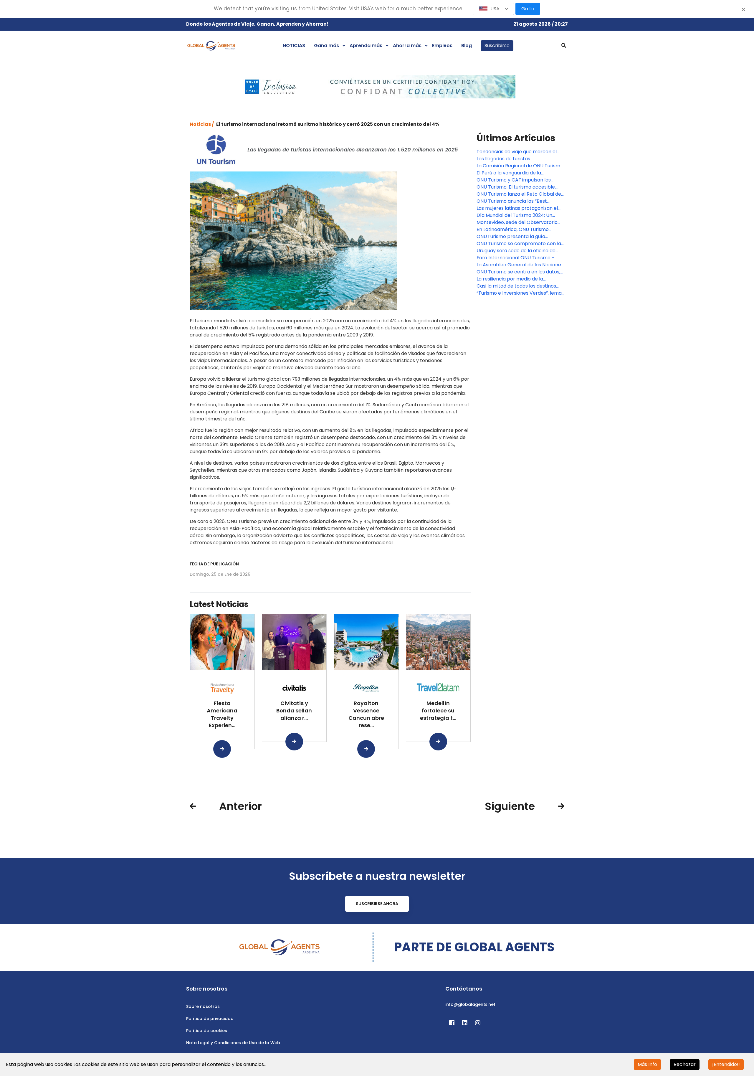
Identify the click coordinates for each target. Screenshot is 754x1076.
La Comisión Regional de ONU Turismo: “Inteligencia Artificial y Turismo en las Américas (520, 165)
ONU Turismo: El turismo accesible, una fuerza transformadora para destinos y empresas (516, 187)
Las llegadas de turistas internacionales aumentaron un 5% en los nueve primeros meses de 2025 (520, 158)
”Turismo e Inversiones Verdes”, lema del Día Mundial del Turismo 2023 (519, 293)
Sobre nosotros (203, 1006)
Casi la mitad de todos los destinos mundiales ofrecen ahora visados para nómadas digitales (516, 286)
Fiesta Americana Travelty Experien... (222, 714)
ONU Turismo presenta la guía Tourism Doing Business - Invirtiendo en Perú (518, 236)
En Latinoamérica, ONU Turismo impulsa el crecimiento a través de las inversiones (520, 229)
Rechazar (685, 1064)
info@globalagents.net (470, 1004)
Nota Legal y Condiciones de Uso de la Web (233, 1043)
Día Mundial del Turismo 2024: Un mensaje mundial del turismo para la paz (518, 215)
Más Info (647, 1064)
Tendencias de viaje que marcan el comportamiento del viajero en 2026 (519, 151)
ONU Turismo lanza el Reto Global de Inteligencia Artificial (519, 194)
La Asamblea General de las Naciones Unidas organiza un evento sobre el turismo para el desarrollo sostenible (520, 264)
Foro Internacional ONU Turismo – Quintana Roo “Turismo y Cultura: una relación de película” (519, 257)
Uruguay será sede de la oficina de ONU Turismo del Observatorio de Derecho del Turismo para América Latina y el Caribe (517, 250)
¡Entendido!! (726, 1064)
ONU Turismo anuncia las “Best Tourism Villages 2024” (512, 201)
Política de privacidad (210, 1018)
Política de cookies (206, 1031)
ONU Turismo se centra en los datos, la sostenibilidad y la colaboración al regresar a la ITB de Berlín (518, 271)
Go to (527, 8)
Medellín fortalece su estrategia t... (438, 710)
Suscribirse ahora (377, 904)
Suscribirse (497, 45)
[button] (493, 9)
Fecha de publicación (214, 564)
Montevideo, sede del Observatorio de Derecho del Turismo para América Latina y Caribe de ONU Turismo (517, 222)
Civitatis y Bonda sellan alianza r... (294, 710)
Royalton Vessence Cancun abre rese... (366, 714)
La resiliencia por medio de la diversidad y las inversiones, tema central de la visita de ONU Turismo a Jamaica (519, 279)
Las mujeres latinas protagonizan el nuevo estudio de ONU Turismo (517, 208)
